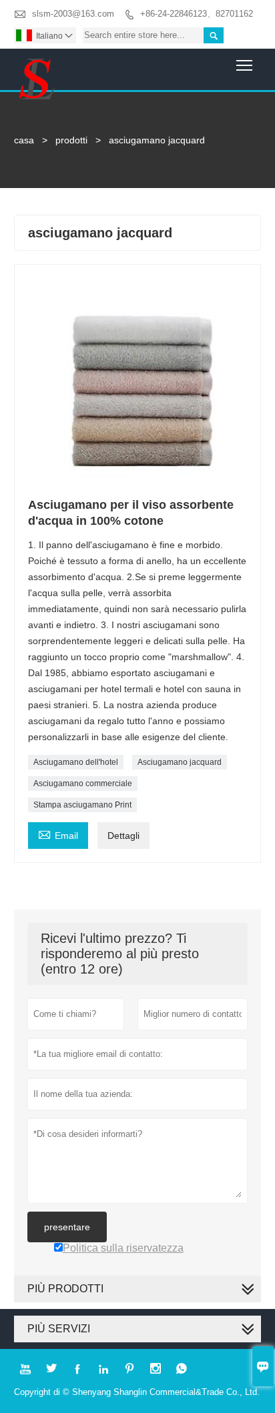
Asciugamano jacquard (180, 762)
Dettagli (123, 835)
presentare (67, 1227)
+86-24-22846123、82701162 (196, 14)
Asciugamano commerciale (82, 783)
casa (24, 140)
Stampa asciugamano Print (82, 805)
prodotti (71, 140)
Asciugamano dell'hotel (75, 762)
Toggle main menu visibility (244, 65)
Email (58, 834)
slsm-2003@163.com (73, 14)
